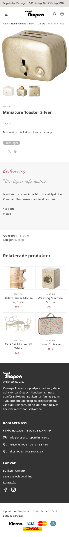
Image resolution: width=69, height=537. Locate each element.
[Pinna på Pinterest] (15, 151)
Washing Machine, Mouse (50, 300)
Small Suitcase (51, 344)
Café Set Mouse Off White (18, 346)
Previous (3, 55)
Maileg (41, 23)
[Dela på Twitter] (9, 151)
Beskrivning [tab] (14, 171)
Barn (31, 23)
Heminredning (18, 23)
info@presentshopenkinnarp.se (29, 437)
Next (65, 55)
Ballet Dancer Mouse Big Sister (18, 300)
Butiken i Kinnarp (14, 470)
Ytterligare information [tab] (25, 181)
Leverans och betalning (17, 476)
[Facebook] (5, 491)
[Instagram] (13, 491)
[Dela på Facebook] (4, 151)
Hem (5, 23)
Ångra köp (9, 482)
